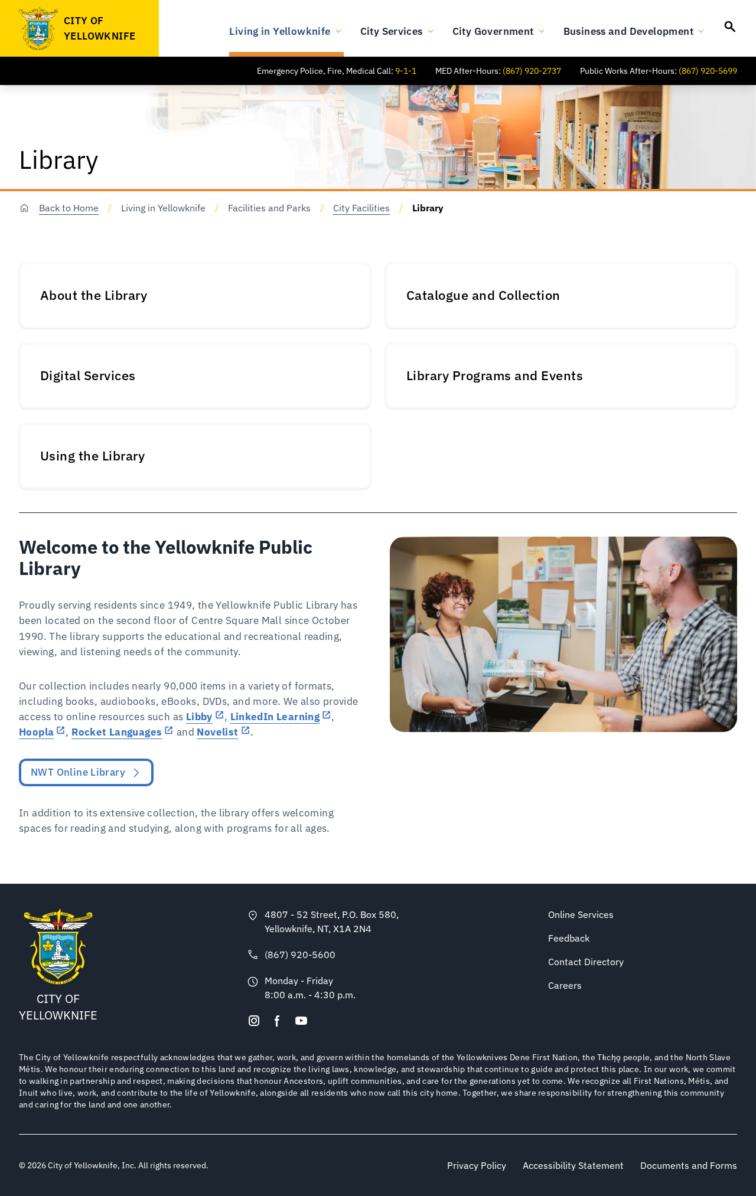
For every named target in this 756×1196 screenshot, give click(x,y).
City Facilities (361, 208)
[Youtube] (301, 1021)
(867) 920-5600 (300, 954)
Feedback (568, 938)
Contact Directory (586, 962)
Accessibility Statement (573, 1165)
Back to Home (69, 208)
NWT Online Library (78, 772)
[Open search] (730, 26)
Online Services (581, 914)
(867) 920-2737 (532, 71)
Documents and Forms (688, 1165)
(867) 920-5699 (708, 71)
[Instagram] (254, 1021)
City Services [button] (391, 31)
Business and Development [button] (628, 31)
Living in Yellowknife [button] (279, 31)
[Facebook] (278, 1021)
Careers (565, 985)
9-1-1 (405, 71)
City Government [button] (493, 31)
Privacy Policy (476, 1165)
